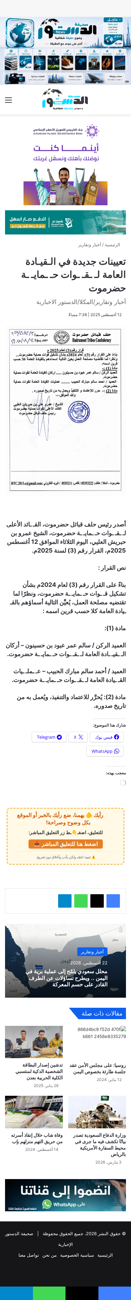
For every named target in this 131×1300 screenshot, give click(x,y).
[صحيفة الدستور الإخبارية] (65, 99)
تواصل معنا (28, 1255)
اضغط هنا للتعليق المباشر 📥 (66, 843)
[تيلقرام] (65, 901)
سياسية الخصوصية (77, 1255)
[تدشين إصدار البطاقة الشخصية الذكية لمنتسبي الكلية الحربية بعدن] (34, 1042)
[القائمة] (8, 102)
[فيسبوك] (113, 901)
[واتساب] (81, 901)
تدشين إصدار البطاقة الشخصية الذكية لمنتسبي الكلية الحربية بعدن (39, 1071)
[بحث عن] (122, 102)
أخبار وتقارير (89, 244)
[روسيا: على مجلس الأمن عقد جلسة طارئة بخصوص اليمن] (97, 1042)
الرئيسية (113, 244)
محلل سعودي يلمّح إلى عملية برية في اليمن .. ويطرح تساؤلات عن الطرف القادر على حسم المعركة (66, 978)
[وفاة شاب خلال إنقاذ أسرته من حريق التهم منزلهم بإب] (34, 1112)
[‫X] (97, 901)
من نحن (49, 1255)
